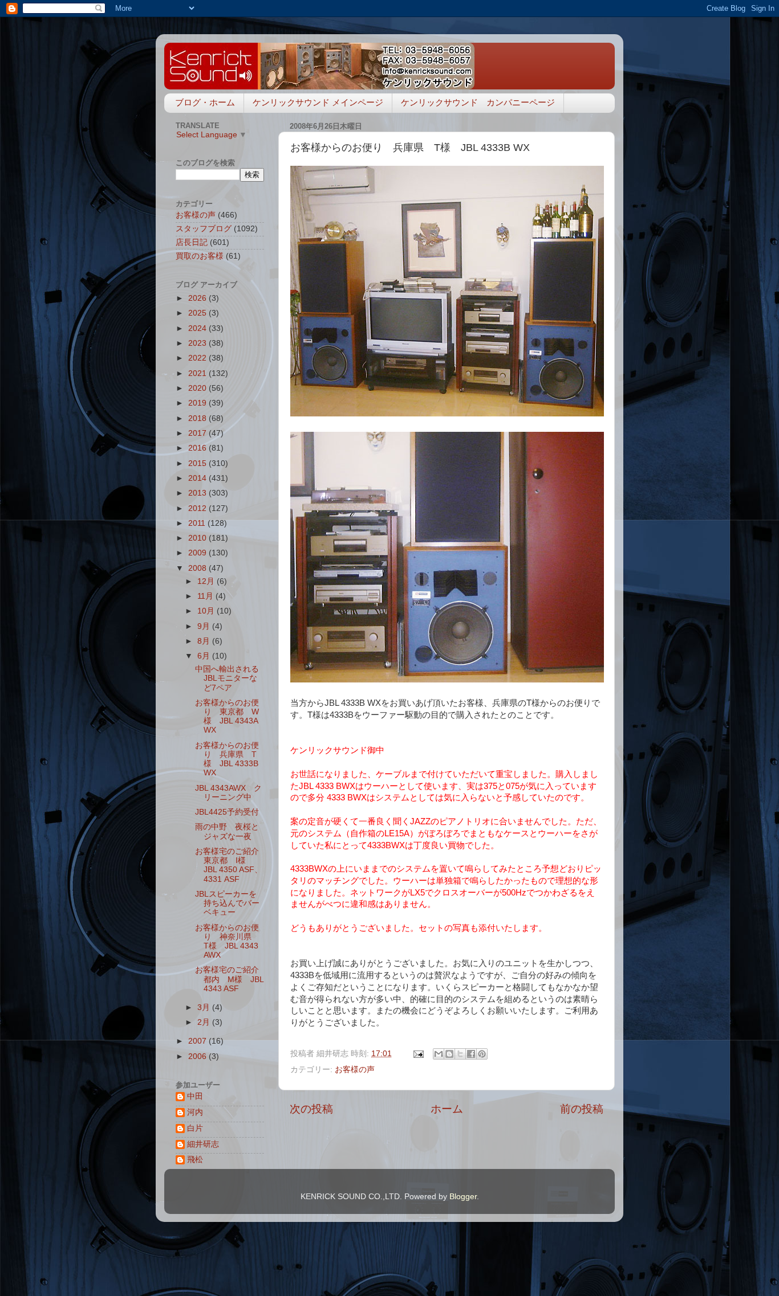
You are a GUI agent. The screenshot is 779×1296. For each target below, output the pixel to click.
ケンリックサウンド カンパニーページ (478, 102)
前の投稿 (581, 1109)
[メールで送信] (438, 1054)
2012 (198, 508)
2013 (198, 493)
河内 (195, 1112)
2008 (198, 568)
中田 (195, 1096)
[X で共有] (460, 1054)
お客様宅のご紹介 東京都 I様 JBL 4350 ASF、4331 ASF (231, 865)
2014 (198, 478)
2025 (198, 313)
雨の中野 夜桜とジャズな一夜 (227, 831)
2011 (198, 523)
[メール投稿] (417, 1053)
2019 (198, 403)
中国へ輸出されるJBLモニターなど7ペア (227, 678)
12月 (207, 581)
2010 (198, 538)
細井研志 (203, 1144)
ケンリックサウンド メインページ (318, 102)
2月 (204, 1022)
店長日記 (192, 242)
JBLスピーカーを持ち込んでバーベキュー (227, 903)
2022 (198, 358)
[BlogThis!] (449, 1054)
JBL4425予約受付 (227, 812)
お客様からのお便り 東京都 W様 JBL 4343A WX (227, 716)
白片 (195, 1128)
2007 (198, 1041)
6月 (204, 656)
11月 (206, 596)
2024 (198, 328)
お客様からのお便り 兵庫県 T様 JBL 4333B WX (227, 759)
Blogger (463, 1196)
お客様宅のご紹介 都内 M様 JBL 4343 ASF (231, 979)
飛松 (195, 1159)
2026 (198, 298)
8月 (204, 641)
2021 (198, 373)
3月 (204, 1007)
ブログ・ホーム (205, 102)
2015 (198, 463)
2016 (198, 448)
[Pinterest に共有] (482, 1054)
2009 (198, 553)
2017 (198, 433)
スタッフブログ (204, 228)
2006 (198, 1056)
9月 (204, 626)
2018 (198, 418)
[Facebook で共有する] (471, 1054)
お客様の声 (355, 1069)
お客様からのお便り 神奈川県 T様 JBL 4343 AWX (227, 941)
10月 (207, 611)
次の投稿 (311, 1109)
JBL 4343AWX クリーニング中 (228, 793)
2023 (198, 343)
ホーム (447, 1109)
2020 (198, 388)
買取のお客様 (200, 256)
